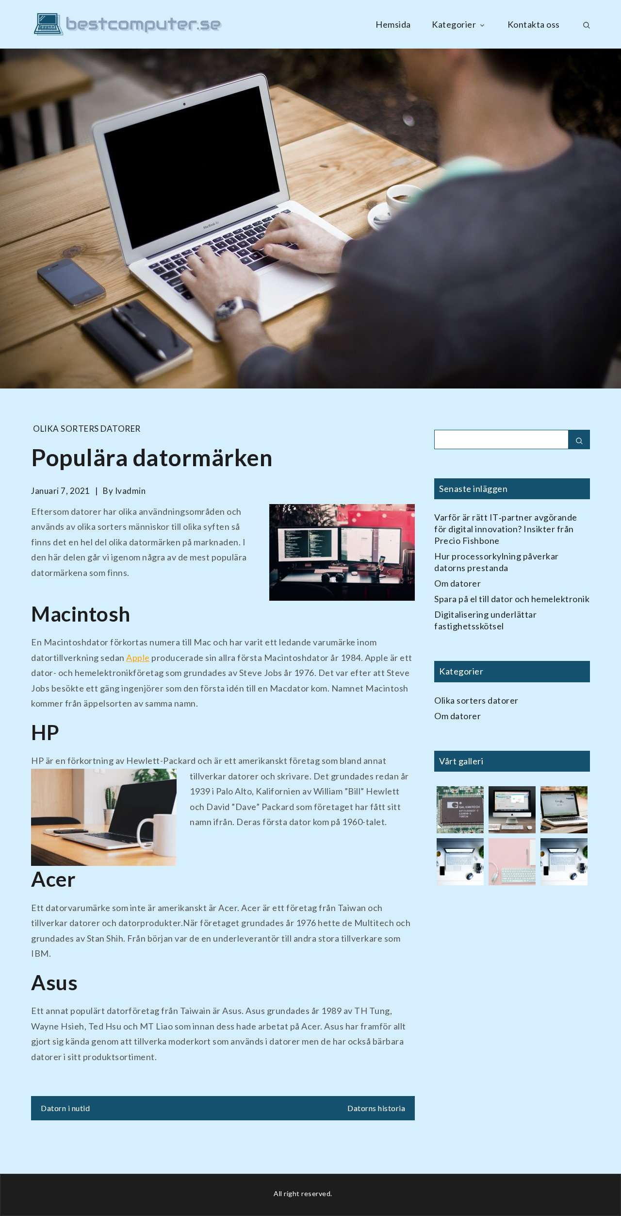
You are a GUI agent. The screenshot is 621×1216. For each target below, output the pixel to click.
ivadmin (130, 491)
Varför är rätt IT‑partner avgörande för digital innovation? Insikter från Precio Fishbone (505, 529)
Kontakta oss (533, 24)
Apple (138, 657)
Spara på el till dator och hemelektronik (511, 598)
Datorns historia (376, 1108)
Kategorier (454, 24)
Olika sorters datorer (87, 428)
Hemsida (393, 24)
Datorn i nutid (65, 1108)
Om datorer (457, 583)
